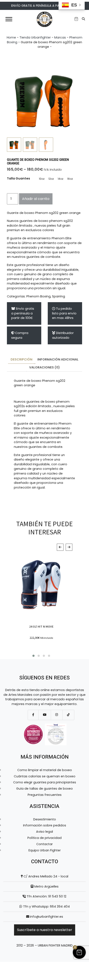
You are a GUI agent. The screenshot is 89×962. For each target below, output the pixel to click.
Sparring (58, 296)
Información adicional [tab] (57, 359)
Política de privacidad (44, 838)
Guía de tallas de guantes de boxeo (44, 788)
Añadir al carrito (35, 198)
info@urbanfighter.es (46, 916)
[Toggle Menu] (8, 19)
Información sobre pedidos (44, 825)
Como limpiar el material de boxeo (44, 770)
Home (11, 37)
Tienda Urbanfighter (35, 37)
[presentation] (60, 547)
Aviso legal (44, 831)
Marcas (60, 37)
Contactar (44, 844)
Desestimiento (44, 819)
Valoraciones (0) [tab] (44, 367)
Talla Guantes (18, 178)
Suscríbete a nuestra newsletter (44, 929)
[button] (33, 656)
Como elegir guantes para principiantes (44, 782)
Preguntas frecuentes (45, 795)
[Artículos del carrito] (76, 19)
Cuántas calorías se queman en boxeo (44, 776)
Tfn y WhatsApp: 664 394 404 (46, 906)
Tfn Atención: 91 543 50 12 (46, 896)
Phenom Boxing (38, 296)
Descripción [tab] (21, 359)
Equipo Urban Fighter (45, 850)
